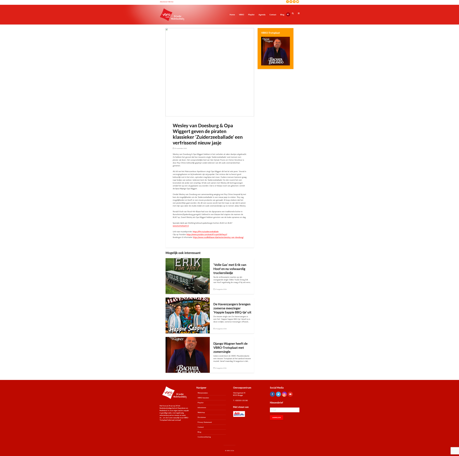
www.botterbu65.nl (181, 226)
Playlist (251, 14)
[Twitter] (278, 394)
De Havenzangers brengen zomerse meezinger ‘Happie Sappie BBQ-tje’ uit (232, 308)
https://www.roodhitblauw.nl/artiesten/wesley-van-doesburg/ (218, 237)
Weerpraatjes (203, 393)
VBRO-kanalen (203, 398)
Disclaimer (202, 417)
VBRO (241, 14)
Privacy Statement (205, 422)
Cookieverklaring (204, 437)
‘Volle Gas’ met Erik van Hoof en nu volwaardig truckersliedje (229, 269)
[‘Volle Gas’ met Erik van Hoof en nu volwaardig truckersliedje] (188, 276)
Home (232, 14)
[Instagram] (284, 394)
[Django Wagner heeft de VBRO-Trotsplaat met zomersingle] (188, 355)
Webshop (201, 412)
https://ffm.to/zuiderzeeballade (206, 231)
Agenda (262, 14)
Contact (272, 14)
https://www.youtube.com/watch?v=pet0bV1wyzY (207, 234)
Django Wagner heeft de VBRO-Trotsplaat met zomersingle (230, 348)
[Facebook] (272, 394)
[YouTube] (290, 394)
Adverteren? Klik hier (166, 2)
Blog (282, 14)
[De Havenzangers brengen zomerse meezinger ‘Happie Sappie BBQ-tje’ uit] (188, 315)
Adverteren (202, 407)
